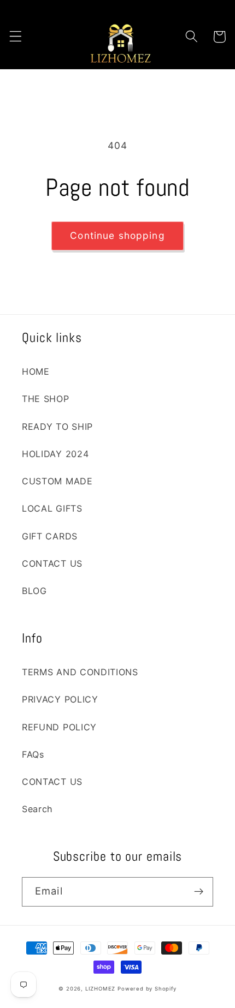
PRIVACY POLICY (60, 699)
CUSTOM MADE (57, 481)
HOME (36, 371)
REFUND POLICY (59, 727)
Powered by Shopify (147, 989)
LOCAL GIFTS (52, 508)
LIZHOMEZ (100, 989)
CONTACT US (52, 563)
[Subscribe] (199, 892)
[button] (16, 37)
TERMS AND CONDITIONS (80, 672)
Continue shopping (117, 235)
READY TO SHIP (57, 426)
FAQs (33, 754)
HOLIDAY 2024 (55, 453)
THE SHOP (45, 398)
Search (37, 808)
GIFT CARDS (50, 536)
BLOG (34, 590)
